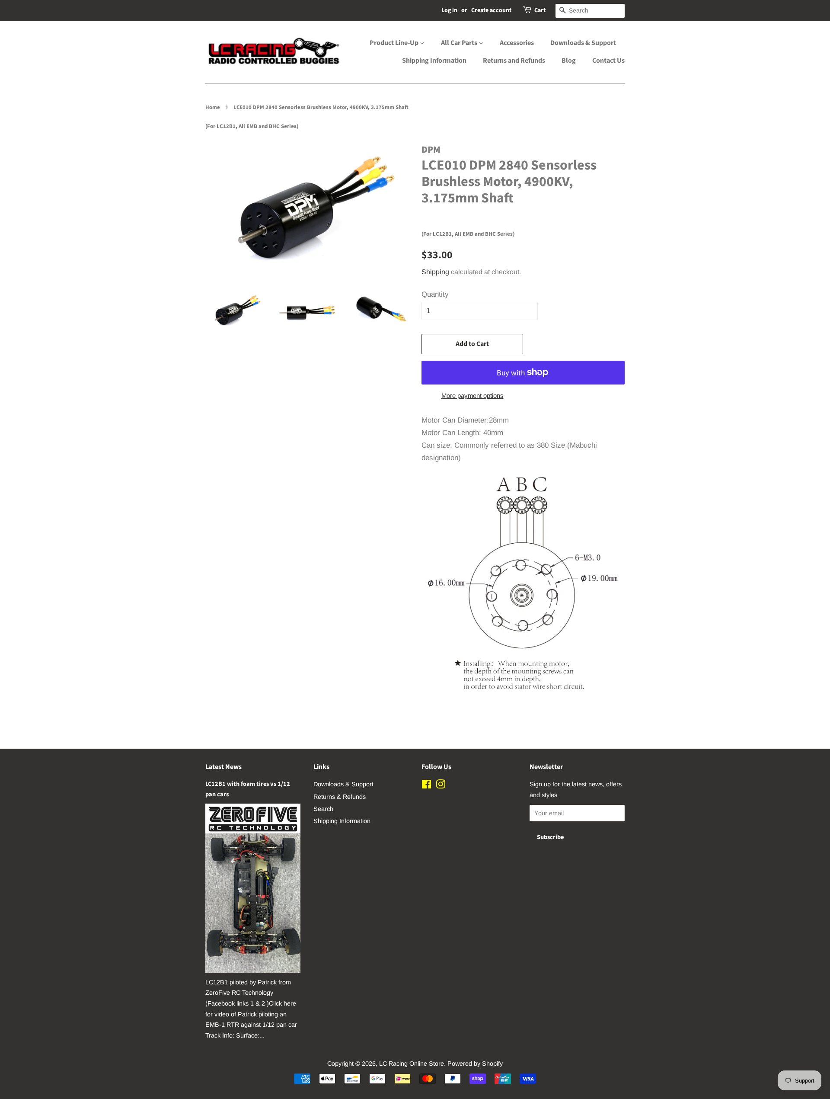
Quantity (435, 294)
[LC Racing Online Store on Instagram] (440, 785)
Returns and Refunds (514, 60)
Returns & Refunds (339, 796)
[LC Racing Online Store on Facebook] (426, 785)
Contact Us (608, 60)
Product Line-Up (395, 43)
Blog (569, 60)
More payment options (472, 395)
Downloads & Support (583, 43)
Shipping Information (434, 60)
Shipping (435, 272)
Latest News (223, 767)
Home (212, 107)
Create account (491, 10)
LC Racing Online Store (411, 1063)
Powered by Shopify (475, 1063)
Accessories (517, 43)
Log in (449, 10)
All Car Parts (460, 43)
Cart (540, 10)
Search (323, 808)
